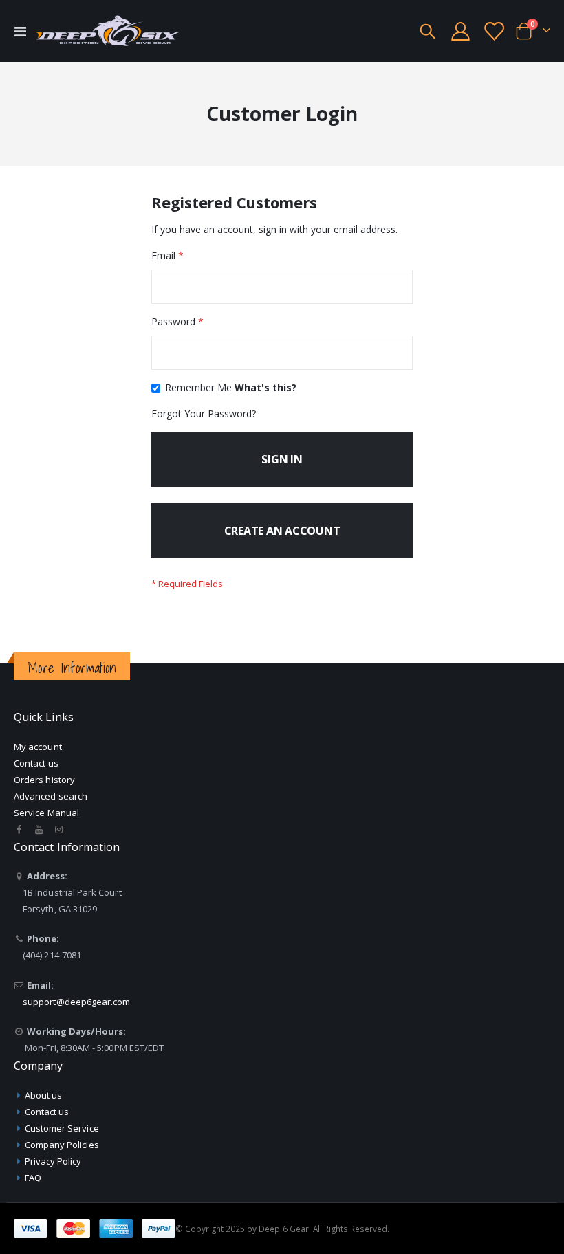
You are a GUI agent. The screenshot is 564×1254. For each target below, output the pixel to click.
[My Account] (460, 31)
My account (38, 746)
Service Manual (46, 812)
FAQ (33, 1178)
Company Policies (62, 1144)
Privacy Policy (53, 1161)
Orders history (44, 779)
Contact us (36, 763)
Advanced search (50, 796)
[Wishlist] (493, 31)
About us (44, 1095)
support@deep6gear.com (76, 1002)
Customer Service (62, 1128)
